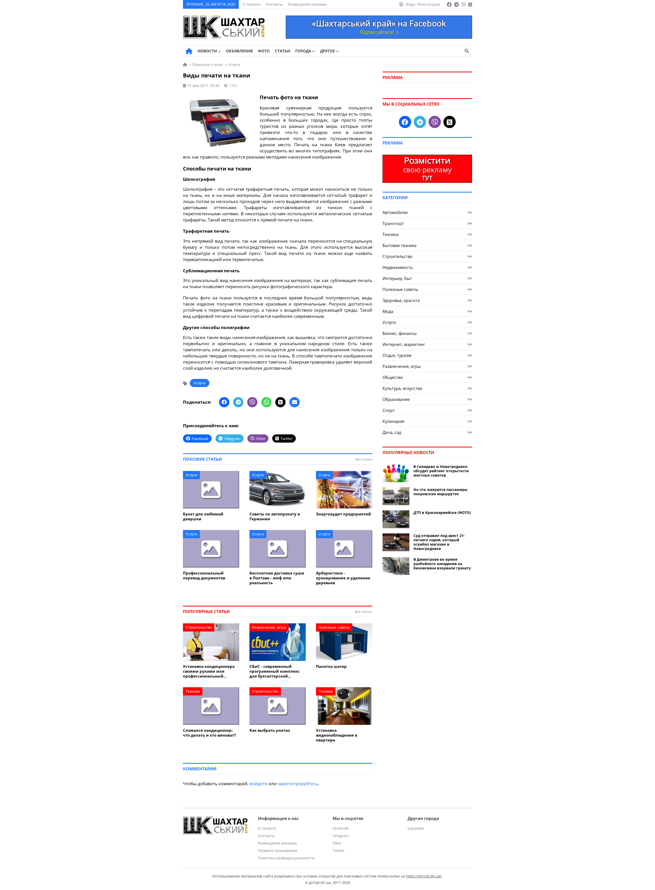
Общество (427, 377)
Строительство (198, 627)
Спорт (427, 410)
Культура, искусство (427, 388)
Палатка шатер (331, 666)
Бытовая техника (427, 245)
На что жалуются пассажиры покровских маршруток (440, 491)
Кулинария (427, 421)
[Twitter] (280, 402)
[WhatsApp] (266, 402)
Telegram (341, 835)
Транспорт (427, 223)
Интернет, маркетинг (427, 344)
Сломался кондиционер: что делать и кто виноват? (209, 733)
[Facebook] (224, 402)
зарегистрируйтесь (298, 783)
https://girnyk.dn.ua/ (424, 876)
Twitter (339, 850)
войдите (258, 783)
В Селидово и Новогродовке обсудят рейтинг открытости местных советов (441, 470)
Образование (427, 399)
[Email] (294, 402)
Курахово (416, 828)
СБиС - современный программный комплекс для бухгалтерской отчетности (274, 671)
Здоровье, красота (427, 300)
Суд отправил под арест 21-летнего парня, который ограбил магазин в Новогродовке (439, 542)
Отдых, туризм (427, 355)
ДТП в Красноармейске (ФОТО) (442, 512)
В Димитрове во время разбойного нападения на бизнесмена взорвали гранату (442, 563)
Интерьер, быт (427, 278)
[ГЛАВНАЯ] (188, 51)
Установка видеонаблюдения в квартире (336, 735)
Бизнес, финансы (427, 333)
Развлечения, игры (269, 627)
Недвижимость (427, 267)
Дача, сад (427, 432)
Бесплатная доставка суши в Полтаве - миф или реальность (276, 578)
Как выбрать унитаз (269, 730)
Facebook (340, 828)
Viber (337, 843)
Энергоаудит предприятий (343, 514)
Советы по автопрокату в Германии (274, 516)
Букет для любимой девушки (203, 516)
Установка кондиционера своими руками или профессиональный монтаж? (209, 671)
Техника (192, 691)
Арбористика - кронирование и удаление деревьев (343, 578)
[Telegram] (238, 402)
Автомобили (427, 212)
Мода (427, 311)
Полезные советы (334, 627)
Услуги (199, 382)
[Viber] (252, 402)
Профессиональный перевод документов (204, 575)
